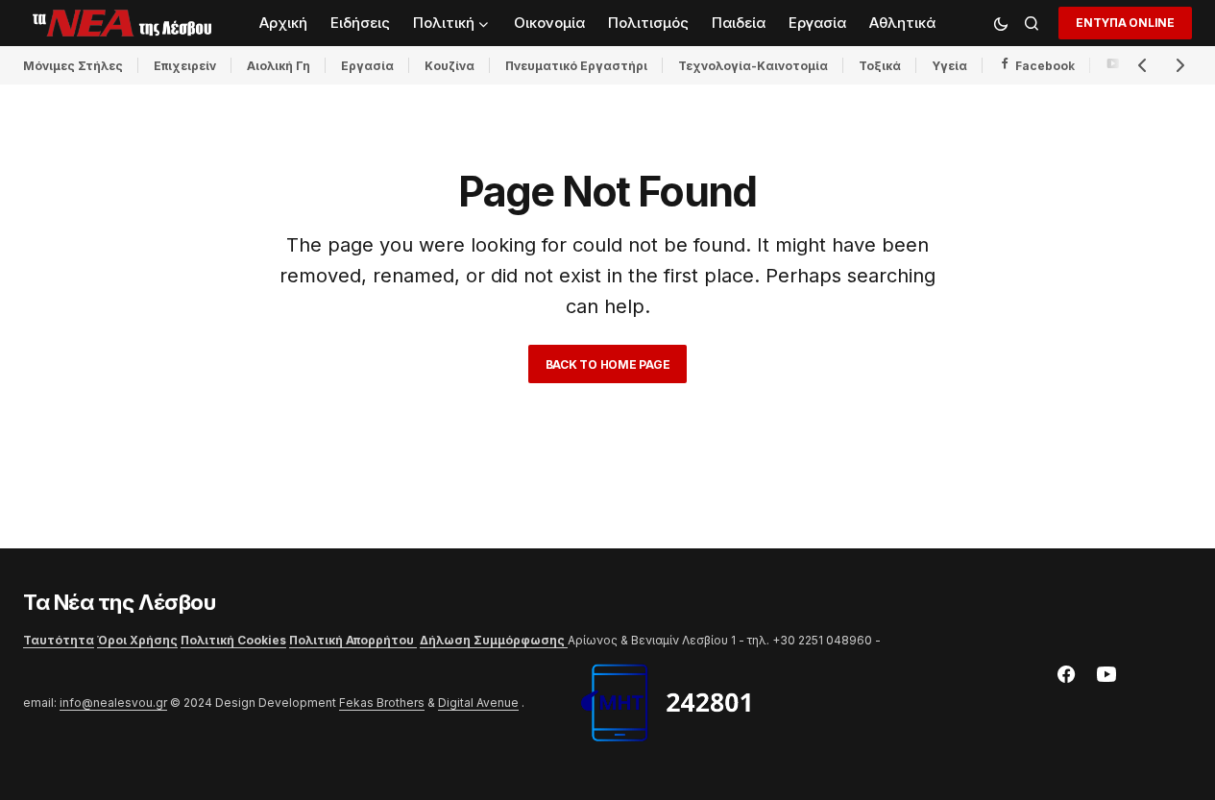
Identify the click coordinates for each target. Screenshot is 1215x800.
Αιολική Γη (278, 66)
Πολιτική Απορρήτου (353, 640)
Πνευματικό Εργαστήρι (576, 66)
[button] (1000, 23)
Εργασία (367, 66)
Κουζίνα (449, 66)
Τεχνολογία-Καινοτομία (753, 66)
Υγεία (949, 66)
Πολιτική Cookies (233, 640)
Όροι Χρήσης (137, 640)
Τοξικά (880, 66)
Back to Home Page (608, 364)
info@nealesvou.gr (113, 702)
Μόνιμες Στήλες (73, 66)
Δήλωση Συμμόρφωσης (494, 640)
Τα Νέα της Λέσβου (119, 602)
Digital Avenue (478, 702)
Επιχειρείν (185, 66)
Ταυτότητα (58, 640)
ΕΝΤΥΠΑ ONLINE (1125, 22)
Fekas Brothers (382, 702)
